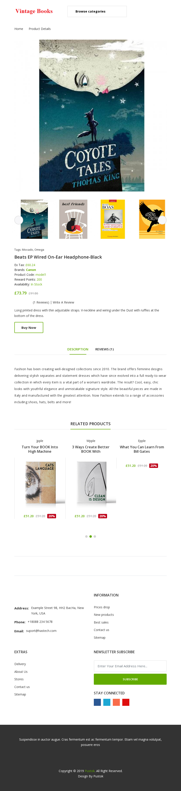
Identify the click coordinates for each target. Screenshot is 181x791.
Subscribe (130, 679)
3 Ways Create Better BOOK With (90, 449)
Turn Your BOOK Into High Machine (40, 449)
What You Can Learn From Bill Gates (142, 449)
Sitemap (100, 637)
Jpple (39, 441)
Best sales (101, 622)
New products (104, 615)
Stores (19, 679)
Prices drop (102, 607)
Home (18, 29)
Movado (27, 250)
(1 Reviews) (41, 302)
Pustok (90, 771)
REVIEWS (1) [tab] (104, 349)
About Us (21, 672)
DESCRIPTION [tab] (77, 349)
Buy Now (28, 327)
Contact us (101, 630)
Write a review (63, 302)
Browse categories (90, 11)
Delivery (20, 664)
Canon (31, 270)
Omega (39, 250)
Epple (142, 441)
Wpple (91, 441)
